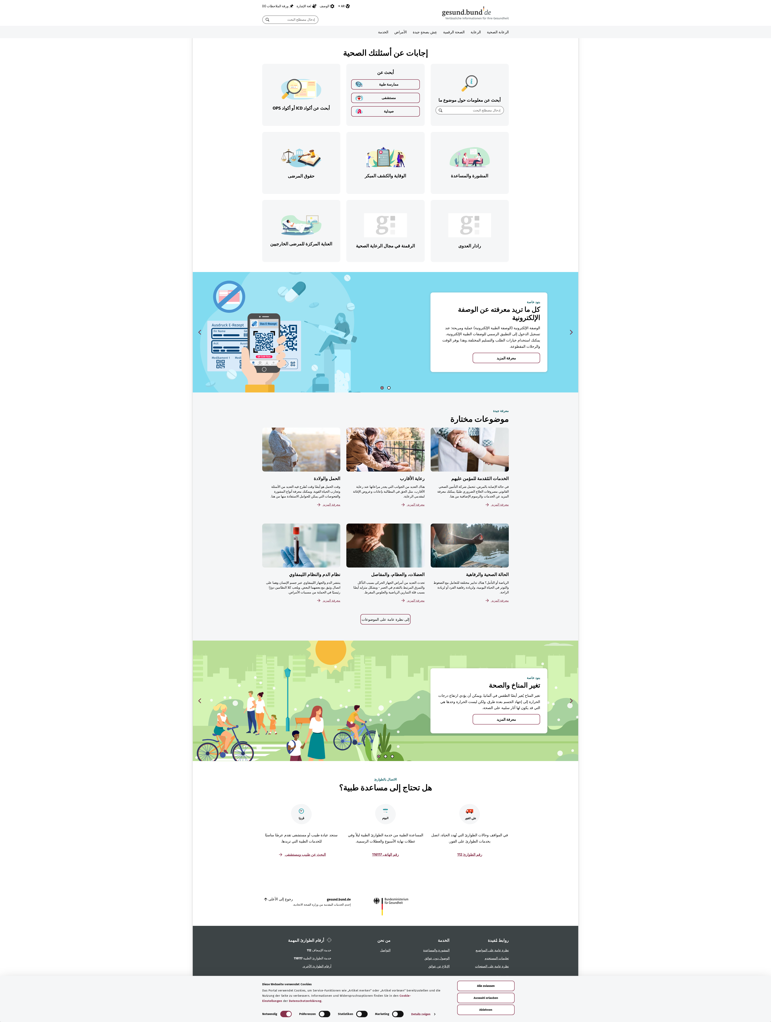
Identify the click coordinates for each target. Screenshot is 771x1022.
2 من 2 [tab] (389, 388)
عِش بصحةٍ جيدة (425, 32)
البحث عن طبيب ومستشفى (305, 854)
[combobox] (295, 19)
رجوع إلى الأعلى (280, 899)
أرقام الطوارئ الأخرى (317, 966)
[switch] (324, 1014)
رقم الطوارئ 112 (469, 854)
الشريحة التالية (571, 332)
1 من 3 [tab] (379, 756)
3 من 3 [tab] (392, 756)
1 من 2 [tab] (382, 388)
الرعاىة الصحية (498, 32)
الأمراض (400, 32)
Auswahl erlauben (486, 998)
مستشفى (389, 98)
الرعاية (476, 32)
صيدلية (389, 111)
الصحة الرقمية (454, 32)
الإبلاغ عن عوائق (439, 966)
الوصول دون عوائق (437, 958)
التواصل (385, 950)
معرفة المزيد (506, 358)
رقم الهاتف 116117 (385, 854)
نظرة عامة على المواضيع (492, 950)
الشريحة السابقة (200, 332)
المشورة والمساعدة (436, 950)
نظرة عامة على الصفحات (492, 966)
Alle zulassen (486, 986)
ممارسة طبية (389, 84)
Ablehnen (485, 1010)
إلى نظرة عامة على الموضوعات (385, 619)
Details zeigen (420, 1014)
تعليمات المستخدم (497, 958)
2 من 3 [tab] (385, 756)
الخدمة (383, 32)
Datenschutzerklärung (305, 1001)
